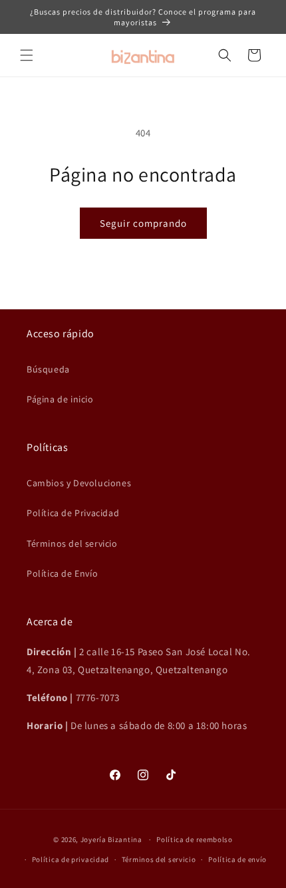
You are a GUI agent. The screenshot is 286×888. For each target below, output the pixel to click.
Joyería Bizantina (111, 839)
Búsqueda (48, 369)
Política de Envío (62, 573)
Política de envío (237, 859)
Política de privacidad (70, 859)
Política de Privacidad (73, 513)
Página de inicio (60, 399)
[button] (26, 55)
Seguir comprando (143, 223)
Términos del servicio (72, 543)
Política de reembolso (194, 839)
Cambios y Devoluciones (79, 483)
